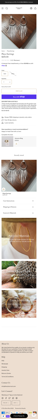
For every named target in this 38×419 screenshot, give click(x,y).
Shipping (4, 367)
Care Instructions (8, 201)
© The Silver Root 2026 (8, 408)
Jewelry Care (5, 370)
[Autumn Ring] (7, 141)
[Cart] (35, 8)
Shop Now (17, 307)
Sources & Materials (9, 213)
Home (3, 51)
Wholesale (5, 364)
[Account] (31, 8)
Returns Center (6, 373)
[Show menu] (2, 8)
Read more (5, 110)
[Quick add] (3, 189)
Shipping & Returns (9, 207)
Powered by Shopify (20, 408)
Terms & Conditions (8, 376)
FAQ (3, 360)
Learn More (18, 278)
